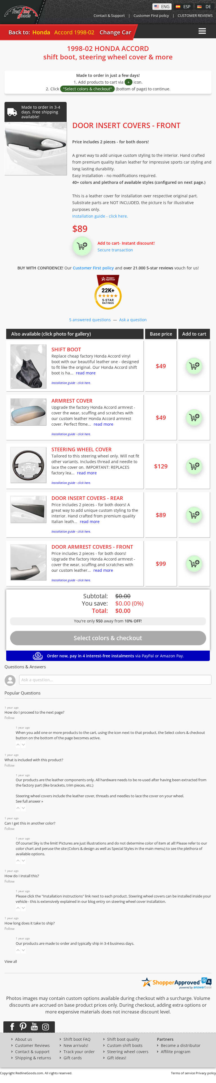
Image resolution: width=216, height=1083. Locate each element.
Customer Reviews (32, 1046)
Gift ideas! (116, 1058)
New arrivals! (76, 1046)
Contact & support (32, 1052)
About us (23, 1039)
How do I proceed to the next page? (34, 712)
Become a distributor (181, 1046)
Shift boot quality (123, 1039)
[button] (18, 744)
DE (208, 6)
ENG (165, 6)
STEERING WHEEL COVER (81, 449)
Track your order (79, 1052)
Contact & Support (109, 15)
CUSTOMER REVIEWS (195, 15)
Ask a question (133, 319)
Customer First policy (151, 15)
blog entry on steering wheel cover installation (126, 901)
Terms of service (183, 1073)
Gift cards (73, 1058)
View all (10, 961)
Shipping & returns (33, 1058)
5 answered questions (90, 319)
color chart (25, 848)
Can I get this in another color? (29, 823)
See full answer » (29, 801)
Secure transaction (115, 250)
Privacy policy (206, 1073)
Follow (9, 717)
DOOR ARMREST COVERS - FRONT (92, 546)
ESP (186, 6)
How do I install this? (21, 876)
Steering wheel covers (127, 1052)
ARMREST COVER (72, 400)
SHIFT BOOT (66, 349)
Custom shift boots (125, 1046)
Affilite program (175, 1052)
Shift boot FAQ (77, 1039)
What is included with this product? (33, 760)
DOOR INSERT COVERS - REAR (87, 498)
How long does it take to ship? (29, 923)
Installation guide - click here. (100, 216)
